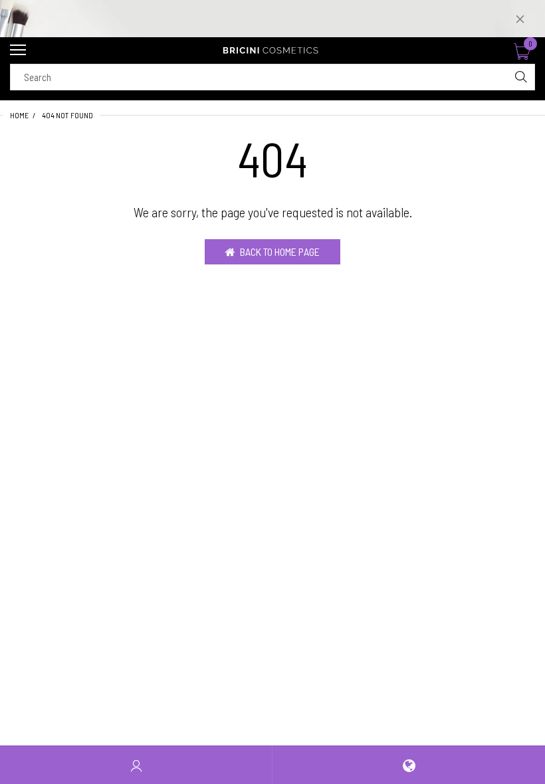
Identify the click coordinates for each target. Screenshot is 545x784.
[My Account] (136, 765)
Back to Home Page (280, 251)
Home (19, 115)
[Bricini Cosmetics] (272, 50)
